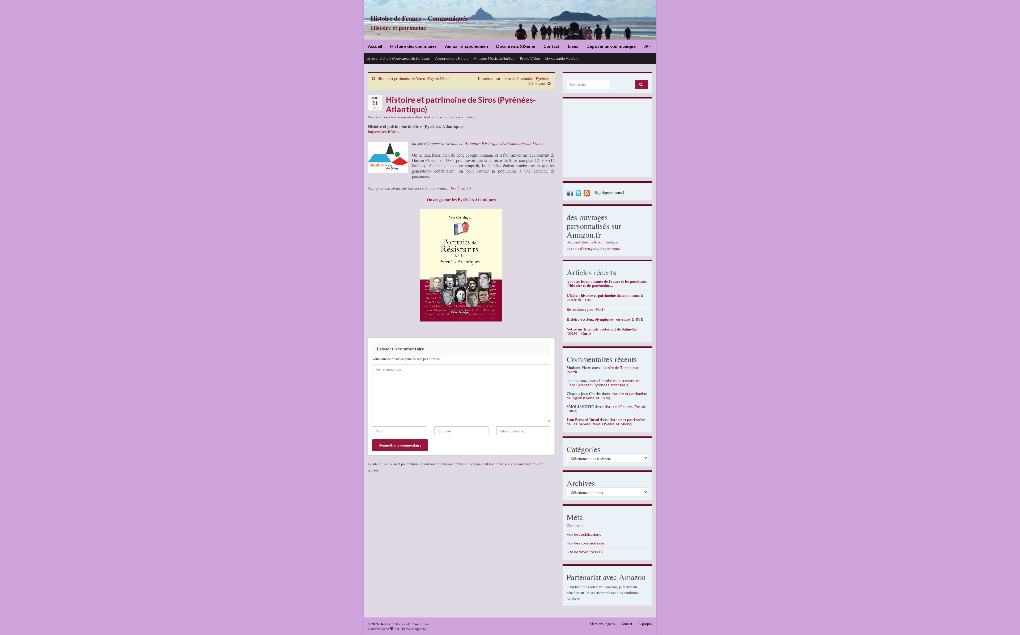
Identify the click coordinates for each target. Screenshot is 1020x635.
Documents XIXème (515, 46)
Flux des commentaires (586, 543)
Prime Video (530, 58)
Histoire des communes (413, 46)
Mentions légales (602, 623)
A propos (645, 623)
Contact (551, 46)
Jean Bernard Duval (583, 419)
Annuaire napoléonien (466, 46)
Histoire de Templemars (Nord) (603, 369)
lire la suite (460, 188)
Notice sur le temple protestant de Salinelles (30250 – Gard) (602, 331)
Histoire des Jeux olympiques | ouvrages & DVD (605, 319)
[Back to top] (1008, 623)
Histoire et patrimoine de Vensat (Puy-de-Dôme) (413, 78)
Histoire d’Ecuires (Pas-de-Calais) (607, 408)
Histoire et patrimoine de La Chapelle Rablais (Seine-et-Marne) (606, 421)
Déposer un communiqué (611, 46)
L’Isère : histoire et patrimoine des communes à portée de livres (605, 297)
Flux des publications (584, 534)
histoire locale (451, 117)
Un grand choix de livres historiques (593, 242)
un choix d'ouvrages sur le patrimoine (593, 248)
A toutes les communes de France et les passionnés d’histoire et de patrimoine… (607, 283)
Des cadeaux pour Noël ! (586, 309)
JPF (647, 46)
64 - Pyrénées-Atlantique (426, 117)
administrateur (381, 117)
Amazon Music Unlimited (494, 58)
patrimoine (467, 117)
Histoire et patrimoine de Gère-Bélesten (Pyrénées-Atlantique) (603, 382)
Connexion (576, 525)
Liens (573, 46)
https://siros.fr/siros (383, 131)
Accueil (375, 46)
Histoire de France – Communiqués (419, 18)
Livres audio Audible (562, 58)
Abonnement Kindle (452, 58)
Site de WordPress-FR (585, 552)
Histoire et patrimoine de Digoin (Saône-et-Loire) (607, 395)
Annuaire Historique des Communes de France (504, 143)
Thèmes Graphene (413, 628)
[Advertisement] (607, 139)
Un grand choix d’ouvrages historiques (398, 58)
